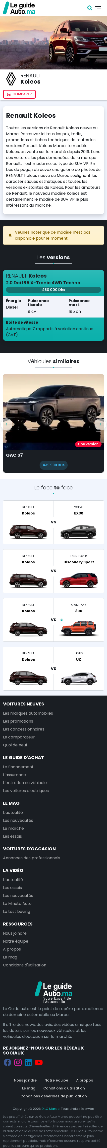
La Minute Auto (17, 903)
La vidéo (13, 870)
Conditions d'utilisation (24, 965)
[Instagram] (17, 1062)
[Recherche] (89, 8)
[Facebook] (7, 1062)
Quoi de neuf (15, 745)
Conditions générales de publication (53, 1096)
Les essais (12, 836)
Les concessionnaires (23, 729)
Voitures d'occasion (29, 849)
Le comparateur (19, 737)
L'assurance (14, 775)
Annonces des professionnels (31, 858)
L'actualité (13, 812)
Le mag (11, 803)
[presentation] (6, 424)
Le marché (13, 828)
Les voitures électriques (26, 791)
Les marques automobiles (28, 713)
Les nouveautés (18, 820)
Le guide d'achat (23, 757)
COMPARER (21, 94)
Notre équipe (15, 941)
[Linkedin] (28, 1062)
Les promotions (18, 721)
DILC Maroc (50, 1108)
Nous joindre (15, 933)
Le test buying (16, 911)
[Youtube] (38, 1062)
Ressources (18, 924)
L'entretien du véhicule (25, 783)
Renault (31, 75)
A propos (12, 949)
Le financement (18, 767)
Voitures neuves (23, 704)
